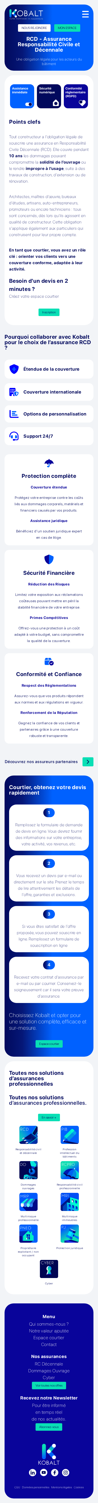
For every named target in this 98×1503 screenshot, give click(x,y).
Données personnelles (35, 1487)
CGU (17, 1487)
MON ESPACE (67, 28)
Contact (49, 1344)
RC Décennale (49, 1364)
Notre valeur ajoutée (49, 1331)
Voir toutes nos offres (49, 1385)
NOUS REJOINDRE (34, 28)
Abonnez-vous (49, 1427)
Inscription (49, 312)
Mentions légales (61, 1487)
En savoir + (49, 1117)
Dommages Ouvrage (49, 1370)
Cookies (79, 1487)
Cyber (49, 1377)
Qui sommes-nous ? (49, 1324)
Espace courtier (49, 1044)
